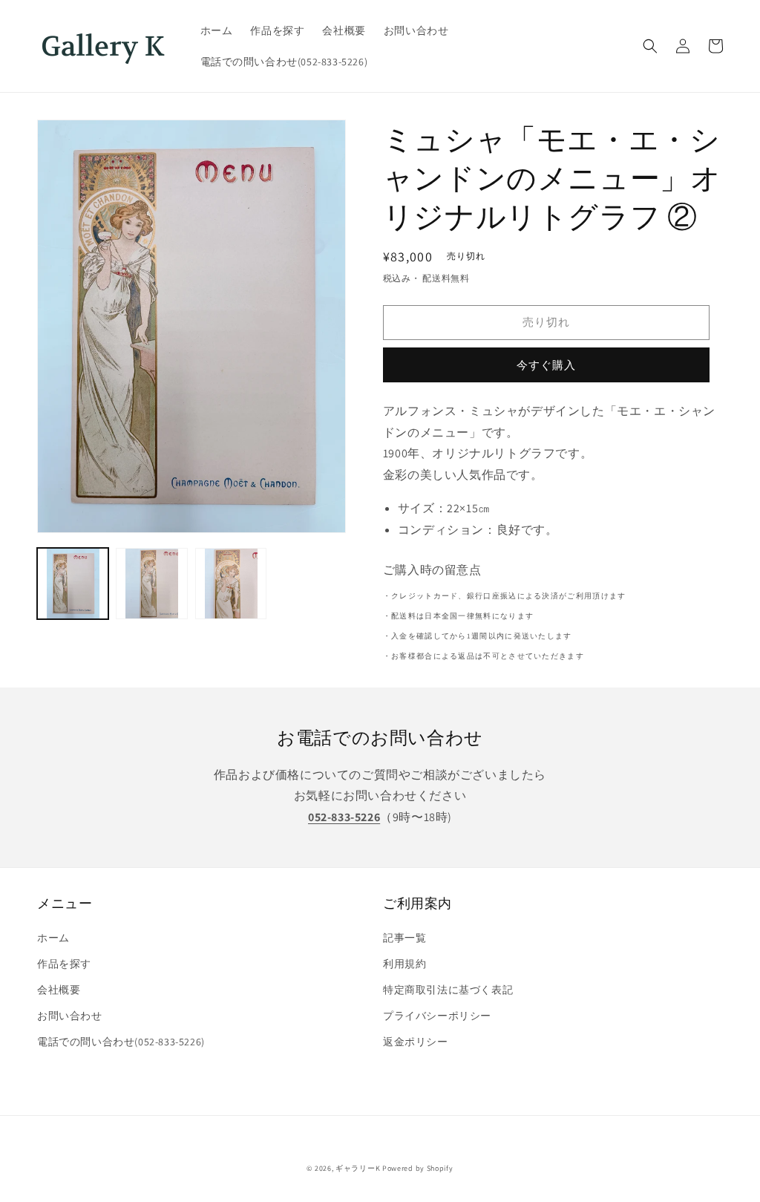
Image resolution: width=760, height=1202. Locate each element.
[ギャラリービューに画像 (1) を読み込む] (72, 583)
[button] (650, 46)
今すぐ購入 (546, 365)
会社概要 (58, 989)
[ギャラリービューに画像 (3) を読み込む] (230, 583)
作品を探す (64, 963)
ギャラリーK (357, 1168)
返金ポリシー (415, 1041)
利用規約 (404, 963)
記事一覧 (404, 937)
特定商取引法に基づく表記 (448, 989)
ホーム (53, 937)
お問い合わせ (69, 1015)
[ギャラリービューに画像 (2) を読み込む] (151, 583)
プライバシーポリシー (437, 1015)
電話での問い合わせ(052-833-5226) (121, 1041)
